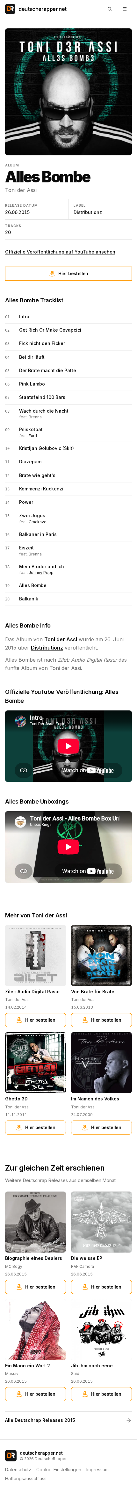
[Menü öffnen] (125, 9)
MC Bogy (13, 1266)
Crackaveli (38, 521)
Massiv (11, 1373)
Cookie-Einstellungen (58, 1469)
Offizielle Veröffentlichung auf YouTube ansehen (60, 251)
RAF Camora (82, 1266)
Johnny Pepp (41, 572)
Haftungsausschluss (26, 1478)
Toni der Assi (21, 190)
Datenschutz (18, 1469)
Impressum (97, 1469)
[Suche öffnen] (110, 9)
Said (75, 1373)
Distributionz (88, 212)
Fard (33, 435)
